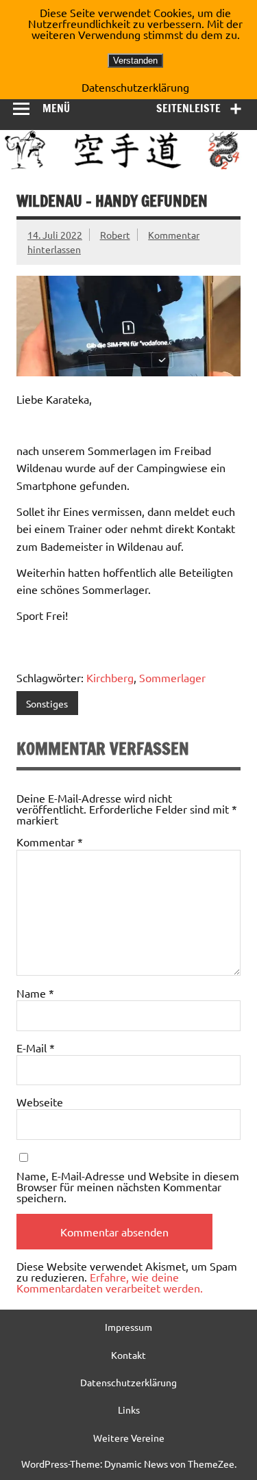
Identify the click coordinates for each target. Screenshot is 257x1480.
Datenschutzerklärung (128, 1382)
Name (35, 992)
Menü (56, 108)
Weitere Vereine (128, 1437)
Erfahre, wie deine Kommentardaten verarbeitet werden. (109, 1282)
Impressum (128, 1327)
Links (129, 1409)
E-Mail (35, 1047)
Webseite (39, 1101)
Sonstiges (47, 703)
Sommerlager (172, 677)
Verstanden (135, 60)
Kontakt (128, 1355)
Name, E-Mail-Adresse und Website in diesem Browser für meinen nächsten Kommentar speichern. (127, 1186)
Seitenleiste (188, 108)
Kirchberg (110, 677)
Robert (115, 235)
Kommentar (49, 841)
